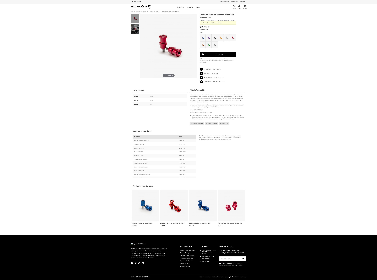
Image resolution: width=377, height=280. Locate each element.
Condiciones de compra (239, 277)
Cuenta (239, 8)
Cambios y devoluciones (214, 82)
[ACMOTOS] (144, 7)
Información (186, 247)
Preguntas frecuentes (186, 258)
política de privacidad (236, 265)
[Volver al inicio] (133, 11)
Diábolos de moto (211, 123)
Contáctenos (234, 1)
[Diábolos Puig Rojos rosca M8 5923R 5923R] (135, 18)
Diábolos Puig (224, 123)
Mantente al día (226, 247)
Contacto (204, 247)
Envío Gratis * (137, 1)
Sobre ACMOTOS (185, 266)
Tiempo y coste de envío (214, 77)
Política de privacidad (205, 277)
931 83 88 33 (205, 259)
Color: (201, 33)
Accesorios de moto (197, 123)
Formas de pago (211, 73)
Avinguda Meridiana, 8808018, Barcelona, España (209, 251)
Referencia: (203, 17)
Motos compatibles (213, 69)
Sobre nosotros (225, 1)
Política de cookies (217, 277)
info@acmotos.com (208, 256)
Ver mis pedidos (184, 263)
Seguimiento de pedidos (187, 261)
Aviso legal (228, 277)
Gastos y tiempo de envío (187, 250)
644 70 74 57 (205, 261)
